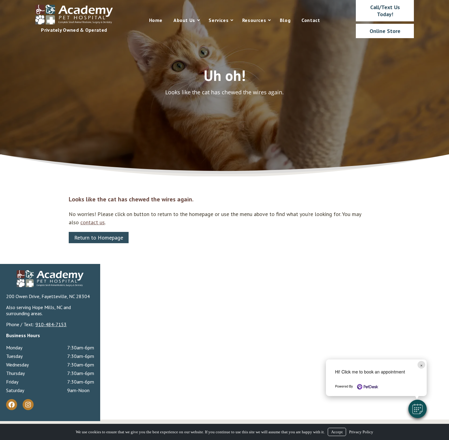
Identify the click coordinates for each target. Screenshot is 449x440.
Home (155, 20)
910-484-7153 (51, 324)
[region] (224, 88)
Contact (310, 20)
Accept (337, 432)
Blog (285, 20)
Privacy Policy (361, 432)
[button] (417, 409)
